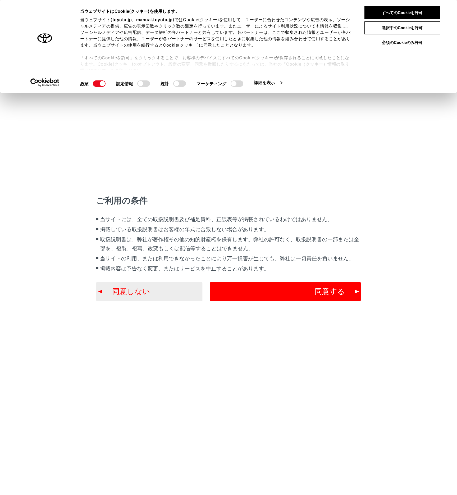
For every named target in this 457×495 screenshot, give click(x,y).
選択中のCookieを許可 (402, 27)
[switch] (143, 83)
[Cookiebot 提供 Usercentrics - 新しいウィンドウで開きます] (45, 82)
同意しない (131, 291)
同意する (330, 291)
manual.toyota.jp (154, 19)
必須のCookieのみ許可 (402, 42)
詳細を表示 (264, 82)
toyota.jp (122, 19)
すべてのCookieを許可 (402, 12)
